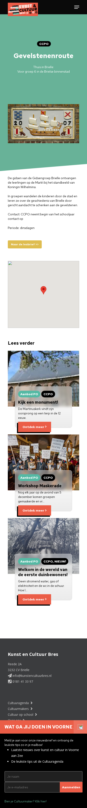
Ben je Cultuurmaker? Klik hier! (25, 801)
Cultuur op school (21, 714)
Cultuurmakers (19, 709)
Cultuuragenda (19, 703)
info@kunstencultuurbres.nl (32, 676)
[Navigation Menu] (76, 7)
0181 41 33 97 (22, 681)
